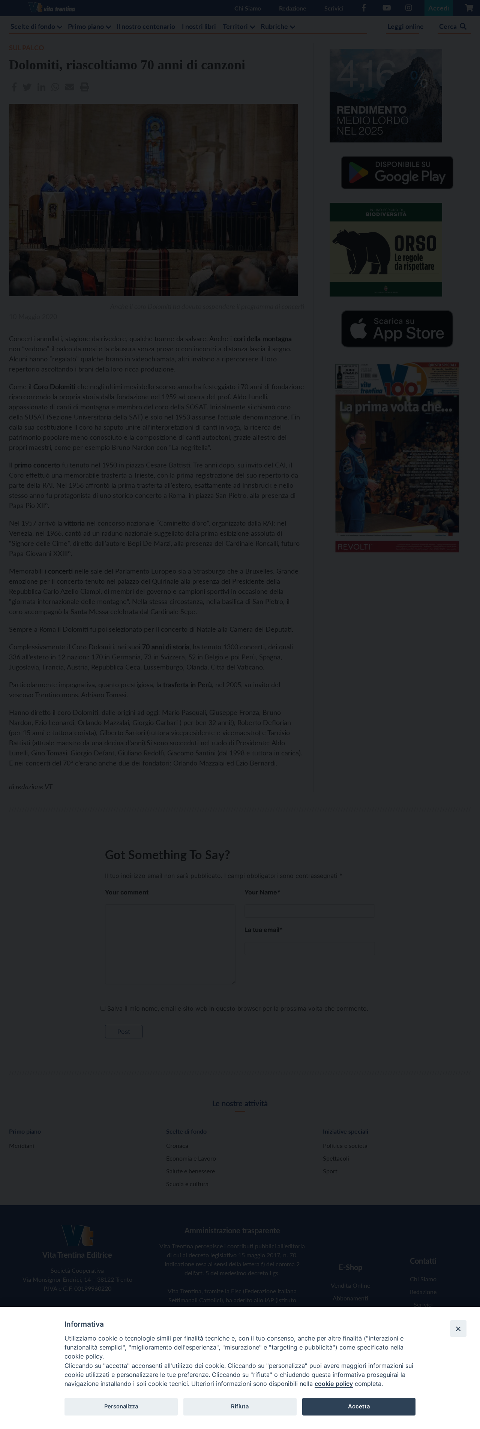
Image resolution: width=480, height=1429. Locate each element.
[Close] (458, 1328)
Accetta (359, 1406)
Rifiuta (240, 1406)
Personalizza (121, 1406)
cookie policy (334, 1383)
